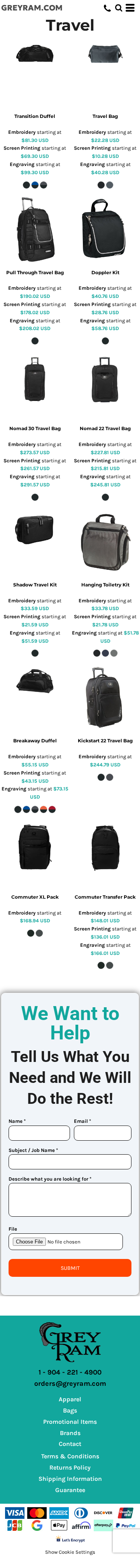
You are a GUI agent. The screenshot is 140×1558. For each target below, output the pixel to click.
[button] (118, 8)
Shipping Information (70, 1478)
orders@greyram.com (70, 1383)
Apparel (70, 1399)
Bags (70, 1410)
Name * (17, 1121)
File (13, 1229)
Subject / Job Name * (33, 1150)
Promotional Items (70, 1421)
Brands (70, 1433)
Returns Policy (70, 1467)
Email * (82, 1121)
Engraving (22, 164)
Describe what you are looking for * (50, 1179)
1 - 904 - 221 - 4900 (70, 1372)
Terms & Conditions (70, 1456)
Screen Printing (22, 148)
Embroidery (22, 132)
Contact (70, 1443)
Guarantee (70, 1490)
